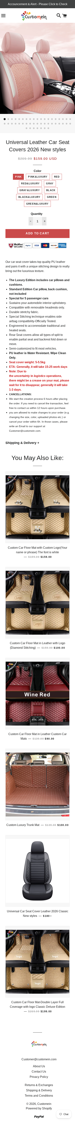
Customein (44, 1103)
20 (5, 124)
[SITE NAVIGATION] (3, 16)
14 (52, 119)
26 (26, 124)
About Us (39, 1066)
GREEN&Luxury (37, 203)
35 (59, 124)
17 (63, 119)
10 (37, 119)
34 (56, 124)
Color (37, 170)
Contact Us (39, 1071)
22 (12, 124)
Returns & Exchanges (39, 1085)
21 (8, 124)
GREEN (52, 197)
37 (66, 124)
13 (48, 119)
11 (41, 119)
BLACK (51, 190)
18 (66, 119)
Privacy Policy (39, 1076)
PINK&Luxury (38, 176)
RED (57, 176)
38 (70, 124)
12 (45, 119)
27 (30, 124)
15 (56, 119)
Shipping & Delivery (39, 1090)
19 (70, 119)
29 (37, 124)
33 (52, 124)
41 (34, 128)
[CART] (64, 16)
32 (48, 124)
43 (41, 128)
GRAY (50, 183)
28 (34, 124)
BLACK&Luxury (29, 197)
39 (26, 128)
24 (19, 124)
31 (45, 124)
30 (41, 124)
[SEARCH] (58, 16)
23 (15, 124)
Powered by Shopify (39, 1108)
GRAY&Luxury (29, 190)
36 (63, 124)
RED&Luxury (30, 183)
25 (23, 124)
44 (45, 128)
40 (30, 128)
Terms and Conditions (39, 1095)
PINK (18, 176)
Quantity (36, 213)
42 (37, 128)
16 (59, 119)
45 (48, 128)
